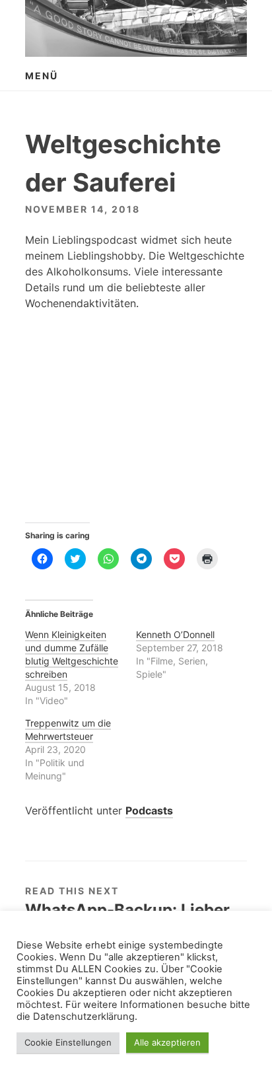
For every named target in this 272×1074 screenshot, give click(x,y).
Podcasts (149, 810)
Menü (41, 75)
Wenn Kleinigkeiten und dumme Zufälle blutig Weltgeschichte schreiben (71, 654)
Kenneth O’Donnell (175, 634)
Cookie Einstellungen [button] (68, 1042)
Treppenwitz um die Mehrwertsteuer (68, 729)
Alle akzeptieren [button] (167, 1042)
